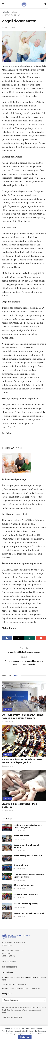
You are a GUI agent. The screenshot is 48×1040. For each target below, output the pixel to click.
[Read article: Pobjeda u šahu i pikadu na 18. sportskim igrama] (7, 827)
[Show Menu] (3, 4)
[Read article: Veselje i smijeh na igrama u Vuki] (7, 915)
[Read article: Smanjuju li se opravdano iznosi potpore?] (24, 785)
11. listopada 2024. (9, 28)
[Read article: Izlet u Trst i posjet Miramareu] (7, 858)
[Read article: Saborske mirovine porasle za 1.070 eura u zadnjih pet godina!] (24, 741)
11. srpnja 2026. (8, 721)
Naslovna (14, 12)
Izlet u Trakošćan (22, 836)
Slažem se (24, 1037)
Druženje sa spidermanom (26, 894)
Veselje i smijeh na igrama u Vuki (29, 913)
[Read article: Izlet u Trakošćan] (7, 838)
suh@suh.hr (11, 961)
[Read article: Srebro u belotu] (7, 867)
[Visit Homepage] (24, 4)
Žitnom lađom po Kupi (24, 885)
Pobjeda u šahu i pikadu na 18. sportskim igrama (28, 826)
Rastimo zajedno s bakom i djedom (15, 988)
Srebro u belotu (21, 865)
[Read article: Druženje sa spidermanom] (7, 896)
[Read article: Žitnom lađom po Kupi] (7, 887)
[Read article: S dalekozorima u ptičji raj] (7, 906)
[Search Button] (45, 4)
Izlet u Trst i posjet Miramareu (28, 856)
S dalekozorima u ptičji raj (26, 904)
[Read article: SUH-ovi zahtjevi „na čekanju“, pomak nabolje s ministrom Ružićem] (24, 696)
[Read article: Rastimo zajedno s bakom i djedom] (7, 847)
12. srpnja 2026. (20, 831)
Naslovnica (5, 12)
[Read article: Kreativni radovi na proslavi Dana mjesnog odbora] (7, 876)
